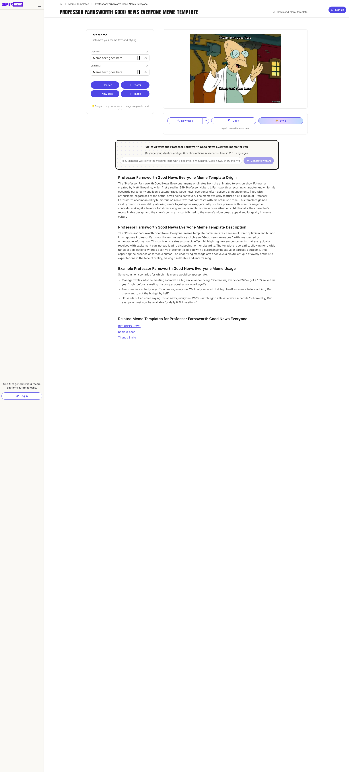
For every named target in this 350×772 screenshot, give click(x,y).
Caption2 (95, 65)
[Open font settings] (145, 57)
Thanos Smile (127, 337)
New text (107, 93)
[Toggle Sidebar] (43, 386)
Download (187, 120)
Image (137, 93)
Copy (236, 120)
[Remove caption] (147, 51)
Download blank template (292, 11)
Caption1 (95, 51)
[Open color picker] (138, 57)
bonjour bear (126, 332)
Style (283, 120)
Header (107, 84)
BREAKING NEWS (129, 326)
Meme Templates (78, 3)
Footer (137, 84)
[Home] (61, 4)
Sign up (339, 9)
